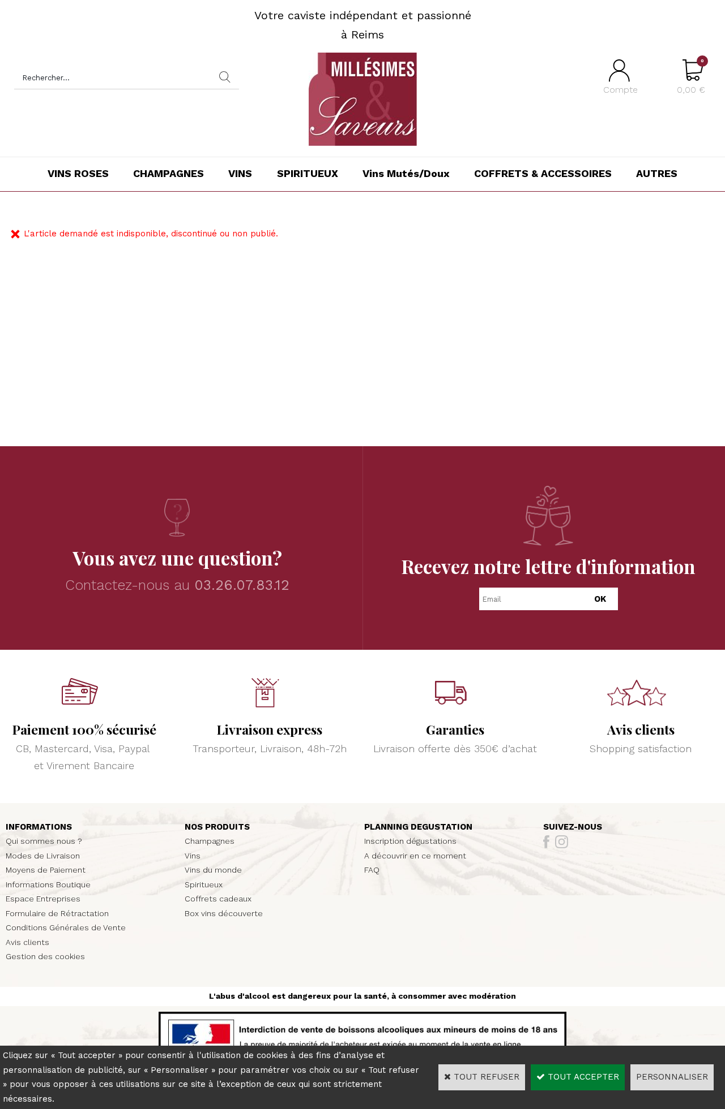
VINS (240, 173)
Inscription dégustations (410, 840)
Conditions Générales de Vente (66, 927)
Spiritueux (204, 884)
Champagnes (209, 840)
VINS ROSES (78, 173)
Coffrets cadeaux (218, 898)
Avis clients (27, 942)
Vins (193, 855)
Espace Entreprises (43, 898)
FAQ (371, 869)
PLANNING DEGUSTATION (418, 827)
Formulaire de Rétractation (57, 913)
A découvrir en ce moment (415, 855)
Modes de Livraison (43, 855)
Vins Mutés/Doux (406, 173)
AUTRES (656, 173)
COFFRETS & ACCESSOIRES (543, 173)
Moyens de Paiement (46, 869)
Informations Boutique (48, 884)
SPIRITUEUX (307, 173)
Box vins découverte (224, 913)
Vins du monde (213, 869)
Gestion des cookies (45, 956)
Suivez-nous (572, 827)
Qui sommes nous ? (44, 840)
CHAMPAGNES (168, 173)
